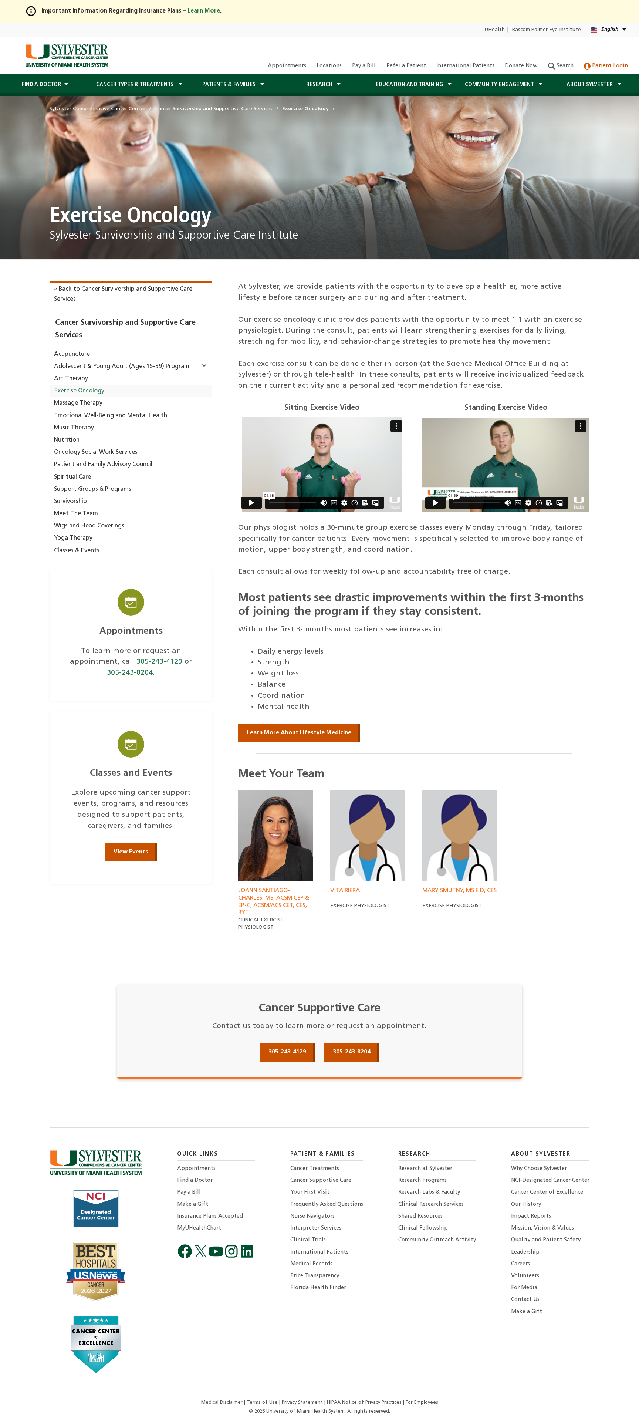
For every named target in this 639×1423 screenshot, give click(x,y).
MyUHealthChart (199, 1228)
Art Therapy (71, 379)
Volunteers (525, 1276)
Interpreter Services (315, 1228)
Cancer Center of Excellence (547, 1192)
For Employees (422, 1402)
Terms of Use (263, 1402)
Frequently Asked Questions (326, 1204)
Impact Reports (531, 1216)
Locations (329, 66)
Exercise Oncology (79, 391)
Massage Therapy (78, 403)
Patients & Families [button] (229, 85)
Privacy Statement (303, 1402)
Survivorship (70, 502)
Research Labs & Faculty (429, 1192)
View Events (131, 852)
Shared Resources (420, 1216)
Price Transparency (314, 1276)
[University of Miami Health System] (66, 55)
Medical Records (311, 1264)
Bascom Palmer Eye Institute (546, 29)
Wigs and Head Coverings (89, 526)
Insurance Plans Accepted (210, 1216)
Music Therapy (74, 428)
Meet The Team (76, 514)
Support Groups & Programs (92, 489)
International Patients (465, 66)
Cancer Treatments (314, 1168)
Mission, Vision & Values (542, 1228)
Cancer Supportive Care (320, 1180)
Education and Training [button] (410, 85)
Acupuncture (72, 354)
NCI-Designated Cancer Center (550, 1180)
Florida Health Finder (318, 1288)
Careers (520, 1264)
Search (564, 66)
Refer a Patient (406, 66)
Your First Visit (309, 1192)
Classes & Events (76, 551)
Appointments (287, 66)
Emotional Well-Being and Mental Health (110, 416)
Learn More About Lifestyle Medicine (299, 733)
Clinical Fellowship (423, 1228)
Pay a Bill (364, 66)
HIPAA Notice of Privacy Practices (365, 1402)
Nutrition (67, 440)
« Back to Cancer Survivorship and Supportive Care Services (123, 294)
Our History (526, 1204)
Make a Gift (192, 1204)
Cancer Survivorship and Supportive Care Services (125, 329)
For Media (524, 1288)
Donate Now (521, 66)
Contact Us (525, 1299)
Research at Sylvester (425, 1168)
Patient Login (609, 66)
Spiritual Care (72, 477)
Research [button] (320, 85)
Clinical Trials (308, 1240)
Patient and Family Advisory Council (103, 465)
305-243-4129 (159, 661)
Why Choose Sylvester (539, 1168)
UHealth (494, 29)
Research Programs (422, 1180)
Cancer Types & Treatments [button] (135, 85)
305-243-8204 (130, 673)
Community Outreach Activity (437, 1240)
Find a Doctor (195, 1180)
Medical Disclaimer (222, 1402)
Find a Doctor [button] (41, 85)
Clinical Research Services (431, 1204)
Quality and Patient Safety (546, 1240)
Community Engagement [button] (500, 85)
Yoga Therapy (73, 538)
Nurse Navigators (312, 1216)
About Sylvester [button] (590, 85)
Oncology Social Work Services (96, 452)
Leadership (525, 1252)
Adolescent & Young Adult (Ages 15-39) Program (121, 367)
